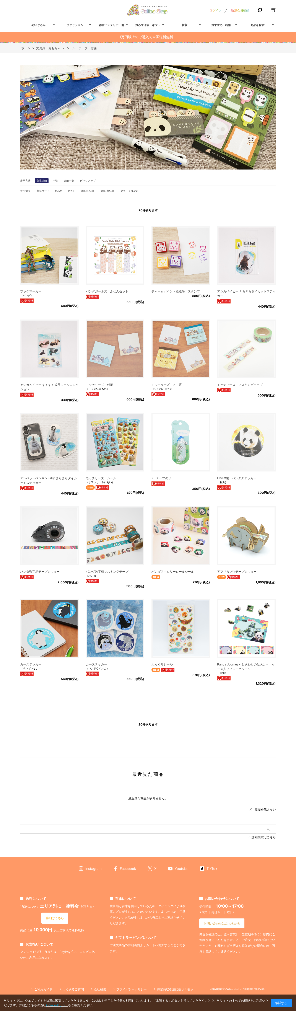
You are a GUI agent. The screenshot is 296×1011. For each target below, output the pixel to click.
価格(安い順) (88, 190)
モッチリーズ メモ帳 (166, 384)
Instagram (93, 868)
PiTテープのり (161, 478)
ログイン (215, 10)
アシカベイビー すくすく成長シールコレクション (49, 387)
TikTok (212, 868)
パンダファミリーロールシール (172, 571)
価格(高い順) (108, 190)
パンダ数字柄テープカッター (40, 571)
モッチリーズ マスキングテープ (240, 384)
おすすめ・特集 (221, 25)
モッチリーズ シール (101, 478)
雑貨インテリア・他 (111, 25)
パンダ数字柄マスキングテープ (107, 571)
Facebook (128, 868)
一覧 (55, 180)
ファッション (75, 25)
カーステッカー (30, 664)
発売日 (71, 190)
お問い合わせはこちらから (222, 923)
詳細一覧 (69, 180)
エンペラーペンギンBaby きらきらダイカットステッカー (48, 480)
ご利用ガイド (43, 989)
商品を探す (257, 25)
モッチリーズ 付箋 (99, 384)
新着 (184, 25)
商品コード (42, 190)
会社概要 (100, 989)
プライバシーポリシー (131, 989)
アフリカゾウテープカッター (237, 571)
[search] (271, 829)
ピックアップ (88, 180)
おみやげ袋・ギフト (148, 25)
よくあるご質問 (73, 989)
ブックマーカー (30, 291)
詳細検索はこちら (264, 837)
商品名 (58, 190)
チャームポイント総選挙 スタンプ (175, 291)
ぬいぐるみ (38, 25)
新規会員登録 (240, 10)
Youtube (181, 868)
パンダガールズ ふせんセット (107, 291)
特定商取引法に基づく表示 (175, 989)
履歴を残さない (265, 809)
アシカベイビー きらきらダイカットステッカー (246, 293)
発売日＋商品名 (129, 190)
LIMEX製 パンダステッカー (236, 478)
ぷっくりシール (162, 664)
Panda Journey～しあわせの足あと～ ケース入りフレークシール (246, 666)
